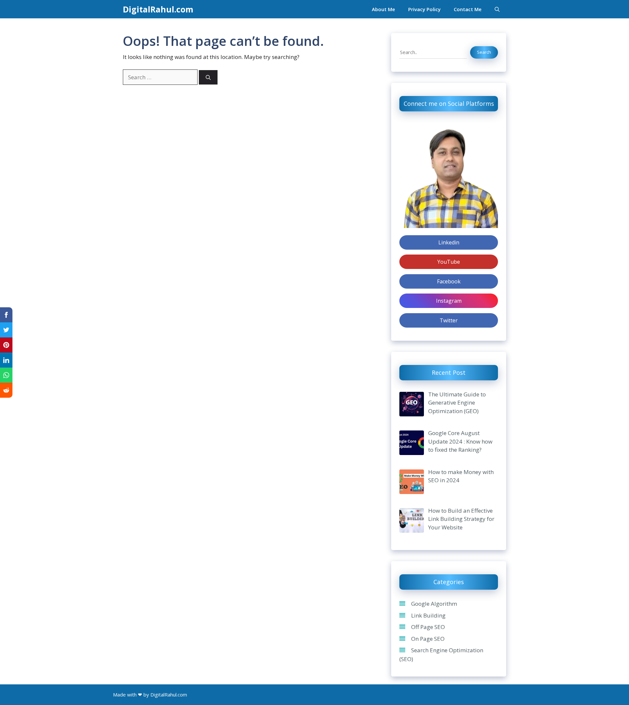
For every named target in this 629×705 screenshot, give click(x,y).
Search (484, 52)
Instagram (449, 300)
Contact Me (468, 9)
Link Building (428, 615)
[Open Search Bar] (497, 9)
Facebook (449, 281)
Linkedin (448, 242)
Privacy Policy (424, 9)
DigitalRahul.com (158, 9)
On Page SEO (428, 638)
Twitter (449, 320)
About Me (383, 9)
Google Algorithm (434, 603)
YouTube (448, 261)
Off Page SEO (428, 627)
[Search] (208, 77)
